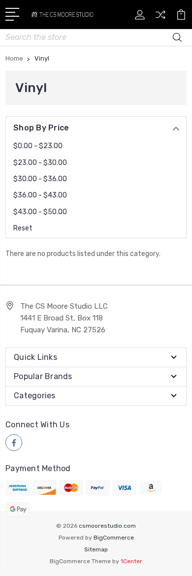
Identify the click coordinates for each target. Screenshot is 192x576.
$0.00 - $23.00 (38, 146)
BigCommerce (114, 537)
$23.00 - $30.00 (40, 163)
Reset (22, 228)
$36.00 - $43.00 (40, 195)
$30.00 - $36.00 (40, 179)
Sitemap (96, 549)
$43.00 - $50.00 (40, 212)
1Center (131, 561)
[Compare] (160, 18)
